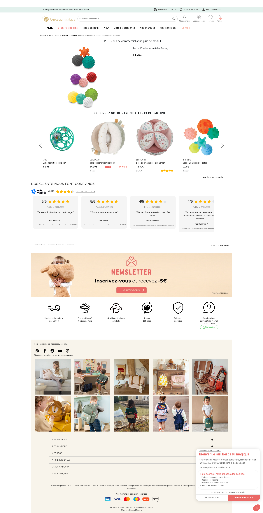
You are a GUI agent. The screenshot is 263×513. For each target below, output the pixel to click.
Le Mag (186, 27)
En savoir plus (212, 497)
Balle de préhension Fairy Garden (150, 163)
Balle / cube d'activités (77, 36)
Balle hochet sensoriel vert (54, 163)
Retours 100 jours (190, 10)
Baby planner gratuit (167, 10)
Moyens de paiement (82, 485)
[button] (256, 507)
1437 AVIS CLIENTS (85, 191)
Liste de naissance (124, 27)
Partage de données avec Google (216, 477)
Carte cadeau (55, 485)
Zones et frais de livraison (101, 485)
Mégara (138, 510)
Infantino (137, 55)
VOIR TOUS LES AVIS (220, 245)
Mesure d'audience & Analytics (215, 483)
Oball (45, 160)
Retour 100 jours (67, 485)
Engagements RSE (213, 10)
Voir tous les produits (213, 177)
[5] (167, 170)
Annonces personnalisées (213, 485)
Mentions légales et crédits (178, 485)
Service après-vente (119, 485)
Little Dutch (95, 160)
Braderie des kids (68, 27)
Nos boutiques (168, 27)
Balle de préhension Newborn (103, 163)
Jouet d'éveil (60, 36)
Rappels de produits (140, 485)
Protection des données (158, 485)
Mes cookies (131, 488)
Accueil (43, 36)
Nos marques (147, 27)
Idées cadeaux (91, 27)
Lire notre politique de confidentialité (214, 467)
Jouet (50, 36)
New (106, 27)
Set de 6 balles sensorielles (195, 163)
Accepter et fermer (244, 497)
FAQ (130, 485)
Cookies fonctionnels (210, 480)
